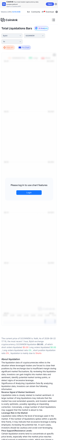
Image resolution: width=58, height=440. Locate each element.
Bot (28, 12)
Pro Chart (25, 47)
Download (50, 12)
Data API (9, 47)
